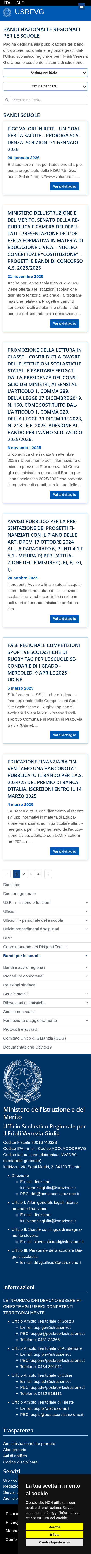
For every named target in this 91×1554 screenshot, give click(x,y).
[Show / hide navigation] (81, 6)
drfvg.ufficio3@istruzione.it (57, 1262)
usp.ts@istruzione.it (51, 1408)
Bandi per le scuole (22, 955)
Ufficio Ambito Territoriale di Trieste (43, 1402)
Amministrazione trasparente (29, 1443)
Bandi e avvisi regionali (24, 967)
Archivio (10, 1498)
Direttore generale (19, 893)
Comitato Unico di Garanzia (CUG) (34, 1038)
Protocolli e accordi (20, 1029)
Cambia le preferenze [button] (54, 1542)
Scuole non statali (19, 1011)
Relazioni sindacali (20, 985)
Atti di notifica (15, 1456)
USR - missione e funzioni (26, 902)
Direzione (12, 884)
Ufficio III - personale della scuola (33, 920)
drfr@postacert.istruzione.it (55, 1193)
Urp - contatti (14, 1480)
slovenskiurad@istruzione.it (59, 1241)
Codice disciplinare (20, 1462)
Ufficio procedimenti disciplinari (31, 929)
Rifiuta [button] (54, 1534)
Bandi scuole (21, 115)
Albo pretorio (14, 1450)
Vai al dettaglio (64, 186)
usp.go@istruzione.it (52, 1327)
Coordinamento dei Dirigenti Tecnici (35, 947)
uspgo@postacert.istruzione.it (58, 1333)
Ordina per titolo (44, 72)
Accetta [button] (54, 1527)
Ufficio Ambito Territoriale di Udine (42, 1375)
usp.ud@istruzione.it (52, 1381)
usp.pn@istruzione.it (52, 1354)
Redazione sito (16, 1486)
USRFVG (29, 12)
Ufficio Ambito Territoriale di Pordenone (47, 1348)
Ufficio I (10, 911)
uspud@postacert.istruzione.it (58, 1387)
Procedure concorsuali (23, 976)
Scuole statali (15, 994)
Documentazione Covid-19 (27, 1047)
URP (7, 938)
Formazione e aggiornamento (30, 1020)
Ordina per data (44, 86)
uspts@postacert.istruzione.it (57, 1414)
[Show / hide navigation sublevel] (87, 902)
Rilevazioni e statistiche (24, 1003)
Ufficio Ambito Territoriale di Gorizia (43, 1321)
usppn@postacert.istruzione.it (58, 1360)
